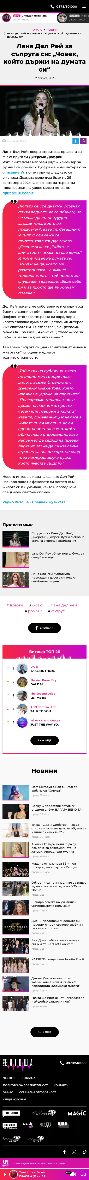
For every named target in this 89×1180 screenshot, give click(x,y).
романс (34, 611)
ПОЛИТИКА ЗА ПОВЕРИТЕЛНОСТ (25, 1085)
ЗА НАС (8, 1092)
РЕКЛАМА (28, 1077)
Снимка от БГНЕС (16, 141)
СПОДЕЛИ (46, 627)
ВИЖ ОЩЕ (45, 740)
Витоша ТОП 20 (44, 651)
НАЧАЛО (36, 29)
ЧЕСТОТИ (9, 1077)
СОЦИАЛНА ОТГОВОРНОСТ (37, 1092)
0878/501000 (76, 1063)
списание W (13, 172)
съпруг (57, 611)
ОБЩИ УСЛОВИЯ (14, 1099)
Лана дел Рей (63, 605)
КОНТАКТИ (61, 1085)
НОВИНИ (52, 29)
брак (36, 605)
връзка (16, 605)
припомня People (18, 193)
